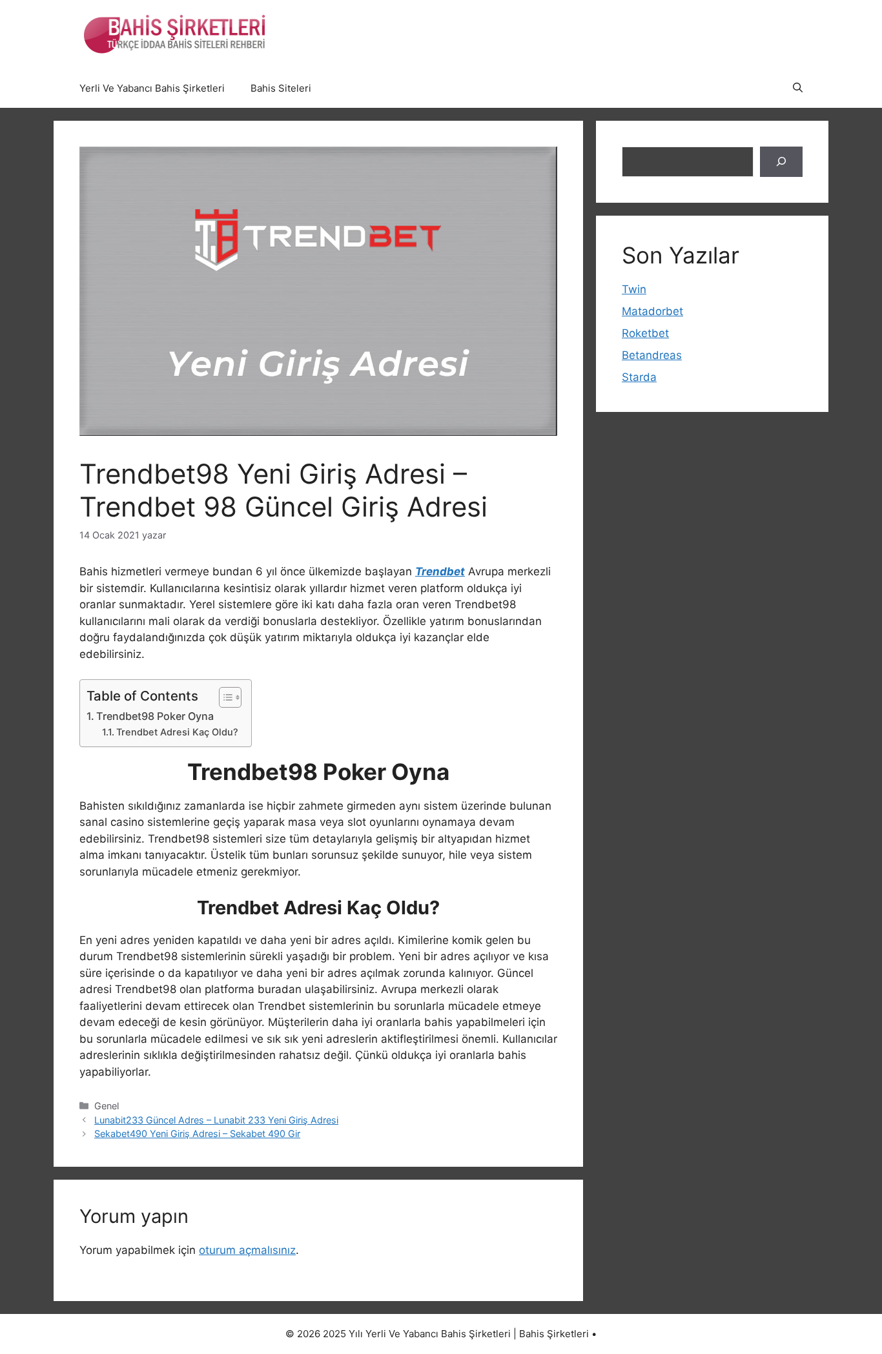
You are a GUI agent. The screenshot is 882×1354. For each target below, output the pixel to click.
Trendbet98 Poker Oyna (155, 716)
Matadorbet (652, 311)
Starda (639, 377)
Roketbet (645, 333)
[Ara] (781, 162)
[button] (797, 88)
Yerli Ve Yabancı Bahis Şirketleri (152, 88)
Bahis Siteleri (281, 88)
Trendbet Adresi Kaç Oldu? (177, 732)
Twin (634, 289)
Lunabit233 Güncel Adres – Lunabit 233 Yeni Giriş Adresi (216, 1119)
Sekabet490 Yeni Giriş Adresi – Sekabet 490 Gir (197, 1133)
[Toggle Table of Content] (223, 697)
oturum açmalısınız (247, 1250)
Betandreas (652, 355)
